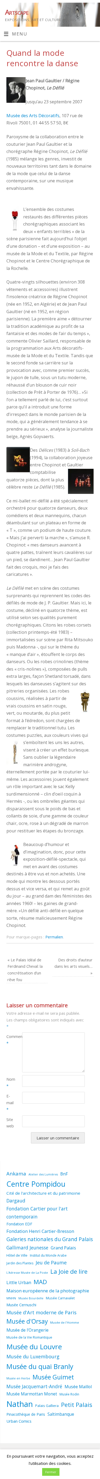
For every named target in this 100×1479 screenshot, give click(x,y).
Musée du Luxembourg (32, 1356)
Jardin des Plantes (19, 1263)
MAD (40, 1282)
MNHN (11, 1298)
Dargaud (15, 1200)
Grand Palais (63, 1248)
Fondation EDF (19, 1223)
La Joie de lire (68, 1271)
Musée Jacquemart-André (34, 1386)
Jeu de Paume (51, 1262)
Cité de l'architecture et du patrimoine (43, 1193)
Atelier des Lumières (43, 1174)
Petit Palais (76, 1405)
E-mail (10, 1102)
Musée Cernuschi (21, 1304)
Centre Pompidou (35, 1184)
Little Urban (18, 1282)
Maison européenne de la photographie (47, 1291)
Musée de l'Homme (64, 1322)
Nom (10, 1082)
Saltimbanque (60, 1414)
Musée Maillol (78, 1387)
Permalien (54, 936)
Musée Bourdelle (30, 1298)
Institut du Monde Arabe (48, 1255)
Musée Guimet (53, 1377)
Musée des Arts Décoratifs (32, 116)
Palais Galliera (47, 1405)
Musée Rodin (69, 1394)
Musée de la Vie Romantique (29, 1337)
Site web (10, 1123)
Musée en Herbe (18, 1378)
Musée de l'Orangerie (27, 1330)
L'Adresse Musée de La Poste (27, 1272)
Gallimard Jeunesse (27, 1247)
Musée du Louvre (34, 1346)
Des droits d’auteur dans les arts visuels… (73, 966)
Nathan (19, 1404)
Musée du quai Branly (39, 1366)
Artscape (17, 12)
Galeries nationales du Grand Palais (49, 1239)
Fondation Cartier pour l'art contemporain (37, 1212)
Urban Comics (18, 1421)
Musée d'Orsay (27, 1321)
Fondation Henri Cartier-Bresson (40, 1231)
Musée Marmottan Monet (31, 1394)
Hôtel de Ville (16, 1255)
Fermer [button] (50, 1472)
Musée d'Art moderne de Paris (41, 1312)
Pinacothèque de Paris (25, 1414)
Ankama (16, 1173)
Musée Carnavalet (60, 1298)
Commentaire (10, 1040)
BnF (64, 1174)
